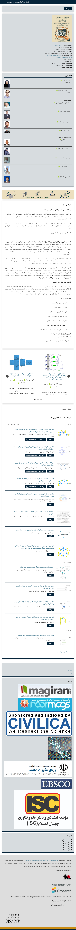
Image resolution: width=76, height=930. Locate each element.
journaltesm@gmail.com (54, 55)
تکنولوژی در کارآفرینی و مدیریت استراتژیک (18, 2)
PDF (50, 439)
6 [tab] (40, 399)
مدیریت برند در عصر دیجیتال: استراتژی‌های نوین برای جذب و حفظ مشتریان (34, 530)
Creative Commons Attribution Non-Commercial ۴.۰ (42, 860)
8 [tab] (43, 399)
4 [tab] (37, 399)
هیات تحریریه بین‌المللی (64, 137)
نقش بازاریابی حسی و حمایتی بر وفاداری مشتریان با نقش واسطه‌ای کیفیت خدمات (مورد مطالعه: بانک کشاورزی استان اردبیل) (54, 376)
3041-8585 (58, 45)
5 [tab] (38, 399)
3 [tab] (35, 399)
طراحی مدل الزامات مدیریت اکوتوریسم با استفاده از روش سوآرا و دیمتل (36, 635)
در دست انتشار (66, 840)
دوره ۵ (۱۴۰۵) (66, 841)
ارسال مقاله (68, 8)
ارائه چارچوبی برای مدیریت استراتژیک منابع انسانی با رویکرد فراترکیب (21, 375)
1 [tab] (32, 399)
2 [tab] (34, 399)
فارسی (70, 673)
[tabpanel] (21, 375)
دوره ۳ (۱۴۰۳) (66, 845)
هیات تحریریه (67, 100)
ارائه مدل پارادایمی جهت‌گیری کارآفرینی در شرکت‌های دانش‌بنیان (37, 567)
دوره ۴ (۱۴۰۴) (66, 843)
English (69, 670)
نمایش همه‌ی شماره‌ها (62, 652)
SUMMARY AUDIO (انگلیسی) (34, 439)
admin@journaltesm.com (64, 57)
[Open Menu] (4, 2)
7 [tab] (41, 399)
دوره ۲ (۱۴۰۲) (66, 847)
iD (24, 380)
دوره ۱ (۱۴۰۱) (66, 849)
